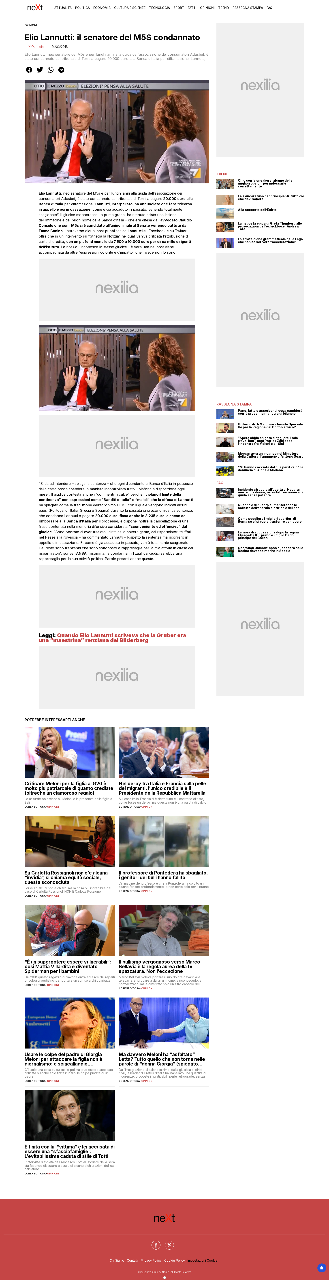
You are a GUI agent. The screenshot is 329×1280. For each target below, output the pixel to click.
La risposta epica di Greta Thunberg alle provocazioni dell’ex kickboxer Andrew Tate (270, 226)
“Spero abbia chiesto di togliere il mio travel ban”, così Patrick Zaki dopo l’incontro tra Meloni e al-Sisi (268, 441)
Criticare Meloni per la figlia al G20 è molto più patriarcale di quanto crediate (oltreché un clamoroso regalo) (69, 788)
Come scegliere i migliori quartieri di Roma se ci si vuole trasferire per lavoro (270, 520)
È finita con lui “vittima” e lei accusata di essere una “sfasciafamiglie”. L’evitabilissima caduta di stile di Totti (70, 1151)
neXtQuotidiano (36, 47)
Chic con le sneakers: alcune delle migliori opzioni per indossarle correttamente (265, 183)
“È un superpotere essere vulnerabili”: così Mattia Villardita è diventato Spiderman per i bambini (68, 966)
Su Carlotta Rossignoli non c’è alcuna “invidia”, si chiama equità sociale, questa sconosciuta (66, 877)
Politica (82, 8)
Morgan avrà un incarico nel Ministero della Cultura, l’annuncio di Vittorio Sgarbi (271, 455)
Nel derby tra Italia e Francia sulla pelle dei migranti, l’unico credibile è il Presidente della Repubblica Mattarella (162, 788)
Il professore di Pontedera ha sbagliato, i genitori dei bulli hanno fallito (163, 875)
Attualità (63, 8)
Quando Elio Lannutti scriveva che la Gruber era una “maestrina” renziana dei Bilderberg (112, 637)
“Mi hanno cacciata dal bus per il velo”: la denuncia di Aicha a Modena (270, 468)
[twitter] (39, 73)
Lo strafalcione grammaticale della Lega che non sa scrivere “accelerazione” (270, 240)
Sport (178, 8)
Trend (223, 8)
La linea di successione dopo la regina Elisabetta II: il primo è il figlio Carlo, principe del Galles (268, 535)
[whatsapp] (50, 73)
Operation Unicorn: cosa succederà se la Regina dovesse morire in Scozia (270, 549)
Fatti (192, 8)
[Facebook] (153, 1242)
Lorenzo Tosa (35, 806)
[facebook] (29, 73)
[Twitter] (167, 1242)
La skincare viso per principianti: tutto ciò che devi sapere (271, 197)
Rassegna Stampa (248, 8)
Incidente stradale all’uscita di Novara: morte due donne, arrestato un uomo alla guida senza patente (270, 492)
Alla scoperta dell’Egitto (257, 209)
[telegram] (61, 73)
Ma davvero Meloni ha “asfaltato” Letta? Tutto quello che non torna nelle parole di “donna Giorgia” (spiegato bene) (162, 1059)
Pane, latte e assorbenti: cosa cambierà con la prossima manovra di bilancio (270, 412)
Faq (269, 8)
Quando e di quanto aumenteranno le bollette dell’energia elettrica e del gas (268, 506)
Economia (102, 8)
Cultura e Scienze (129, 8)
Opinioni (207, 8)
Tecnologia (159, 8)
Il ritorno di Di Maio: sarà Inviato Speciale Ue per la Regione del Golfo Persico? (270, 426)
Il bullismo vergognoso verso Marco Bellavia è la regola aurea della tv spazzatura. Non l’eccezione (159, 966)
